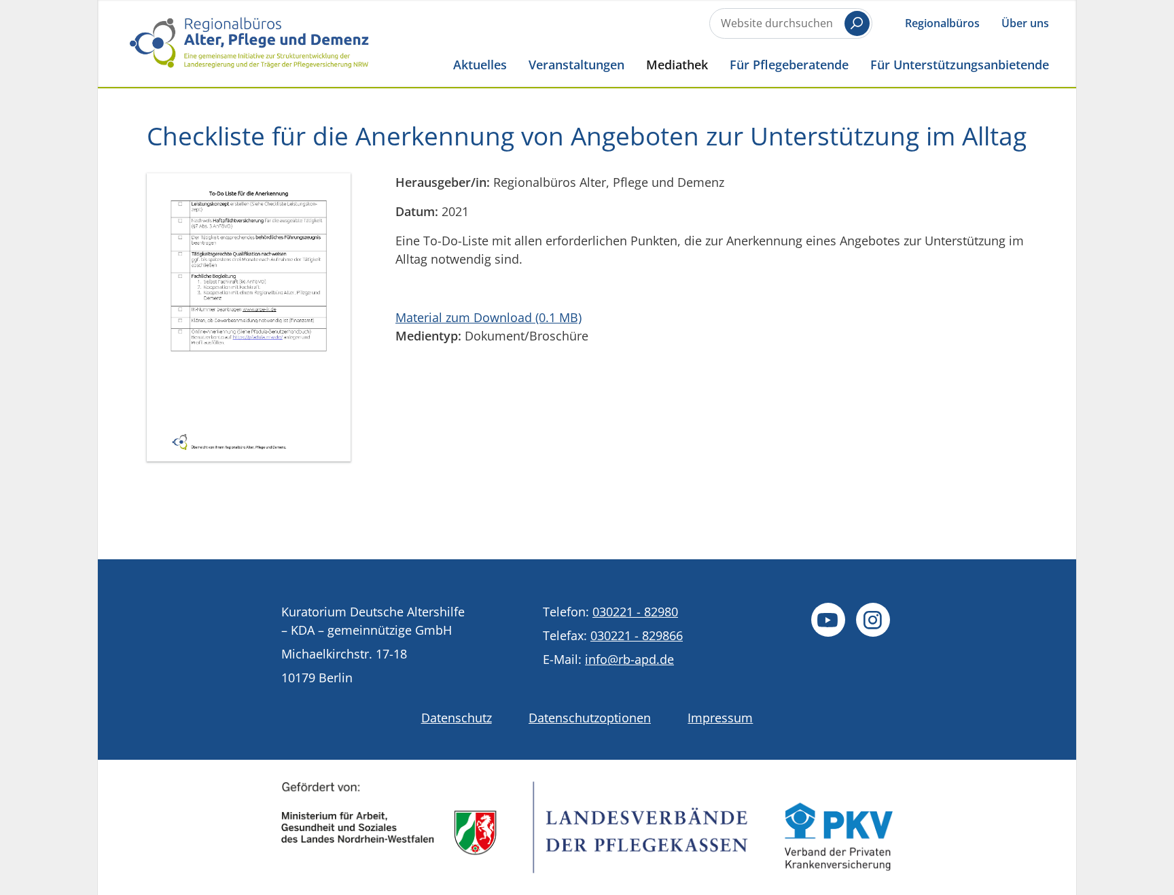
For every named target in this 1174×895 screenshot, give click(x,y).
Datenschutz (456, 717)
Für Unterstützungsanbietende (959, 64)
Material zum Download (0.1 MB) (488, 317)
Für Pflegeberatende (789, 64)
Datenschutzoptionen (590, 717)
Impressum (720, 717)
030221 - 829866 (636, 635)
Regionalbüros (942, 23)
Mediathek (677, 64)
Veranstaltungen (576, 64)
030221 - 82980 (635, 611)
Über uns (1025, 23)
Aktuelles (480, 64)
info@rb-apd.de (629, 659)
